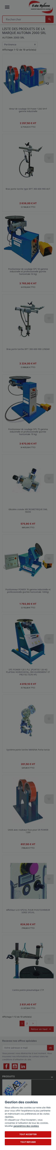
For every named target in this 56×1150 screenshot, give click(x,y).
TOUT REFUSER (28, 1142)
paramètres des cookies (26, 1126)
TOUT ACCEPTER (28, 1134)
